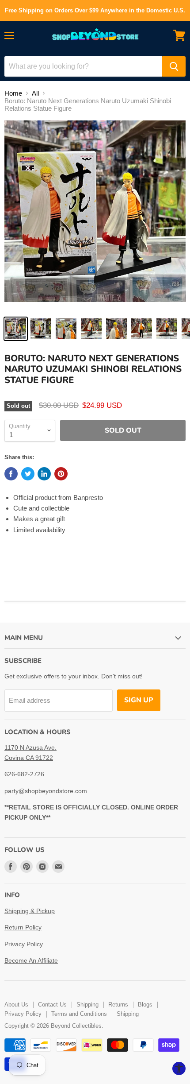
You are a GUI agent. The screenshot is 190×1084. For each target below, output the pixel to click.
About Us (16, 1004)
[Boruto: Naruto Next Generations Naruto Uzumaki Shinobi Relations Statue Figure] (15, 328)
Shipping (87, 1004)
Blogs (145, 1004)
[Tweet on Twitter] (27, 473)
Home (13, 93)
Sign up (138, 700)
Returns (118, 1004)
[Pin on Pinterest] (61, 473)
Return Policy (23, 927)
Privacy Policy (23, 944)
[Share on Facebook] (11, 473)
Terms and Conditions (79, 1013)
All (35, 93)
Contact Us (52, 1004)
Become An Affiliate (31, 960)
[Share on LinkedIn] (44, 473)
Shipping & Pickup (29, 910)
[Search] (174, 66)
